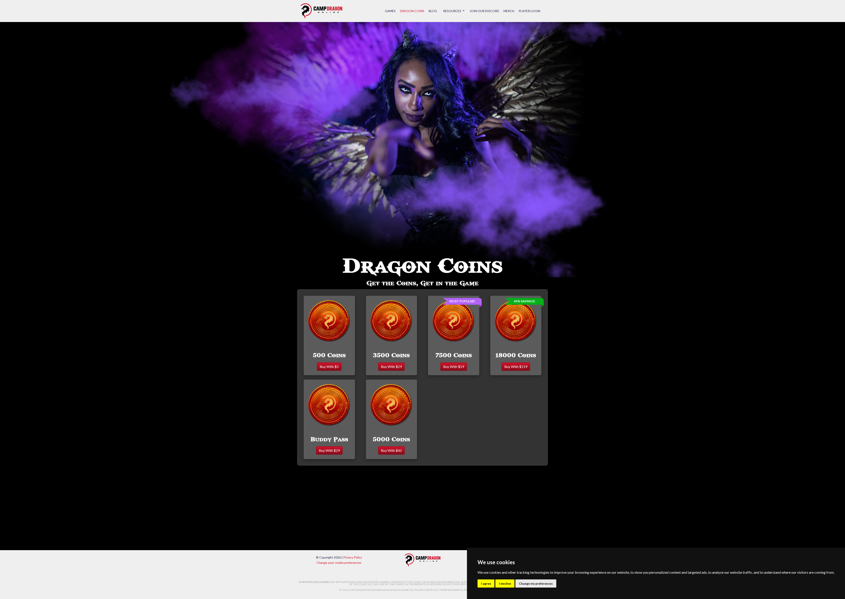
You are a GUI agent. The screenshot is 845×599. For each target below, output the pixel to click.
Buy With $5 (329, 366)
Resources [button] (452, 11)
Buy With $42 (391, 450)
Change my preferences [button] (536, 583)
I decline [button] (505, 583)
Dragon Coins (412, 11)
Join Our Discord (484, 11)
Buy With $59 (453, 366)
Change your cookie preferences (338, 562)
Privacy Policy (352, 557)
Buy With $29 (391, 366)
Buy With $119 (515, 366)
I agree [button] (486, 583)
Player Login (529, 11)
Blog (433, 11)
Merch (508, 11)
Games (390, 11)
